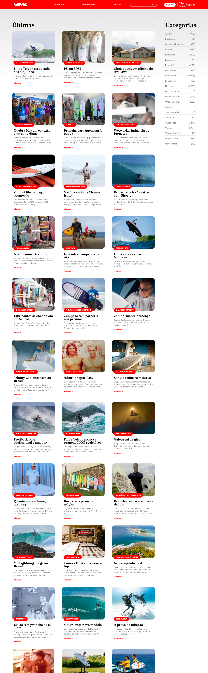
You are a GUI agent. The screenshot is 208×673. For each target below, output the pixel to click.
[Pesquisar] (153, 4)
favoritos (59, 4)
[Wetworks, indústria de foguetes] (133, 121)
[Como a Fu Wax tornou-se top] (83, 554)
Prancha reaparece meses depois (133, 502)
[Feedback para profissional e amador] (33, 430)
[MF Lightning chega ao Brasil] (33, 554)
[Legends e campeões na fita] (83, 245)
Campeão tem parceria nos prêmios (81, 317)
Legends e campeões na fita (81, 255)
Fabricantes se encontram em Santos (33, 317)
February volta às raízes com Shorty (132, 193)
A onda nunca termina (30, 254)
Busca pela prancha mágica (78, 502)
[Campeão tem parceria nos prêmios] (83, 307)
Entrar (191, 4)
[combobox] (143, 5)
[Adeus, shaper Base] (83, 368)
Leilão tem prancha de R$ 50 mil (33, 626)
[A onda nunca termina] (33, 245)
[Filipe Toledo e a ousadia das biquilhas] (33, 59)
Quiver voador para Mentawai (128, 255)
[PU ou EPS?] (83, 59)
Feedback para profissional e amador (30, 440)
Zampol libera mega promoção (29, 193)
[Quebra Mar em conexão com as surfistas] (33, 121)
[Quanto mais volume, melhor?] (33, 492)
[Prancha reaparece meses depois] (133, 492)
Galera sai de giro (127, 439)
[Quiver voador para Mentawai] (133, 245)
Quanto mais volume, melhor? (30, 502)
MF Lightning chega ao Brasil (31, 564)
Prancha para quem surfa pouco (83, 132)
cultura (117, 4)
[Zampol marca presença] (133, 307)
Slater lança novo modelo (83, 625)
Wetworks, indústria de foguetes (131, 132)
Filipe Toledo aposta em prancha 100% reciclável (82, 440)
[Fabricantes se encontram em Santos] (33, 307)
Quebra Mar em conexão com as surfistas (32, 132)
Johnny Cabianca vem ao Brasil (32, 379)
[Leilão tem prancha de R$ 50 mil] (33, 616)
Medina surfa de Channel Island (82, 193)
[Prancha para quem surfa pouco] (83, 121)
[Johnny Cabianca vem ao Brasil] (33, 368)
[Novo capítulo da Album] (133, 554)
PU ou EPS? (72, 69)
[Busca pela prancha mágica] (83, 492)
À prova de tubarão (128, 625)
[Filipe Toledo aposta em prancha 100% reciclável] (83, 430)
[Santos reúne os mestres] (133, 368)
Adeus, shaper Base (78, 378)
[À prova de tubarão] (133, 616)
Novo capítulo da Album (132, 563)
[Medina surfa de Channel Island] (83, 183)
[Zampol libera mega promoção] (33, 183)
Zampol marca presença (132, 316)
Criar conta (182, 4)
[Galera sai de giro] (133, 430)
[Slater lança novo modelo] (83, 616)
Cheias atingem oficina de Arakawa (133, 70)
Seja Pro (170, 5)
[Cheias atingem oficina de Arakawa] (133, 59)
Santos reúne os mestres (132, 378)
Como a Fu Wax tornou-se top (83, 564)
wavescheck (89, 4)
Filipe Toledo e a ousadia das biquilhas (32, 70)
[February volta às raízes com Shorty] (133, 183)
